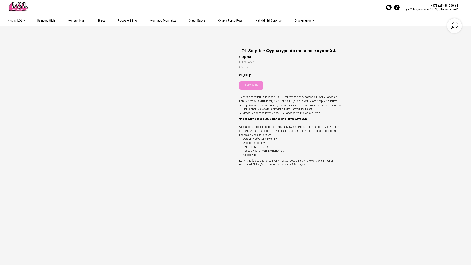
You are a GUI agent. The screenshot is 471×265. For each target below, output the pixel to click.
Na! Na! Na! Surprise (268, 20)
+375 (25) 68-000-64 (444, 5)
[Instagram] (389, 7)
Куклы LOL (15, 20)
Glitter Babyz (197, 20)
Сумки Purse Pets (230, 20)
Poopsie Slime (127, 20)
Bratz (101, 20)
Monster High (76, 20)
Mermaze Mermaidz (163, 20)
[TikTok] (397, 7)
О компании (303, 20)
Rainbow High (46, 20)
